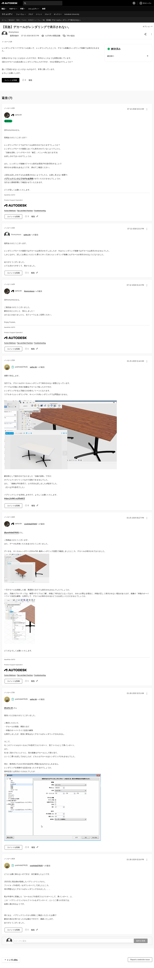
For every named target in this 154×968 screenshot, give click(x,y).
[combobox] (42, 3)
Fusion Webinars (10, 211)
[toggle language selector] (134, 3)
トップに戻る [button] (12, 960)
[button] (151, 34)
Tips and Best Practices (25, 211)
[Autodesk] (9, 3)
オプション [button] (147, 26)
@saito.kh (8, 708)
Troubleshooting (40, 211)
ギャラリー (58, 14)
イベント (39, 14)
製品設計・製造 (14, 20)
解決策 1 (110, 56)
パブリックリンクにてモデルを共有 (18, 178)
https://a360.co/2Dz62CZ (14, 498)
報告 (30, 80)
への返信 (31, 234)
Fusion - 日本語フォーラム (31, 20)
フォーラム (20, 14)
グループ (48, 14)
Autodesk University (71, 14)
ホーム (4, 20)
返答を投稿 (140, 940)
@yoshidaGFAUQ (11, 532)
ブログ (30, 14)
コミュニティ (7, 14)
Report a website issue (140, 959)
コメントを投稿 (10, 80)
